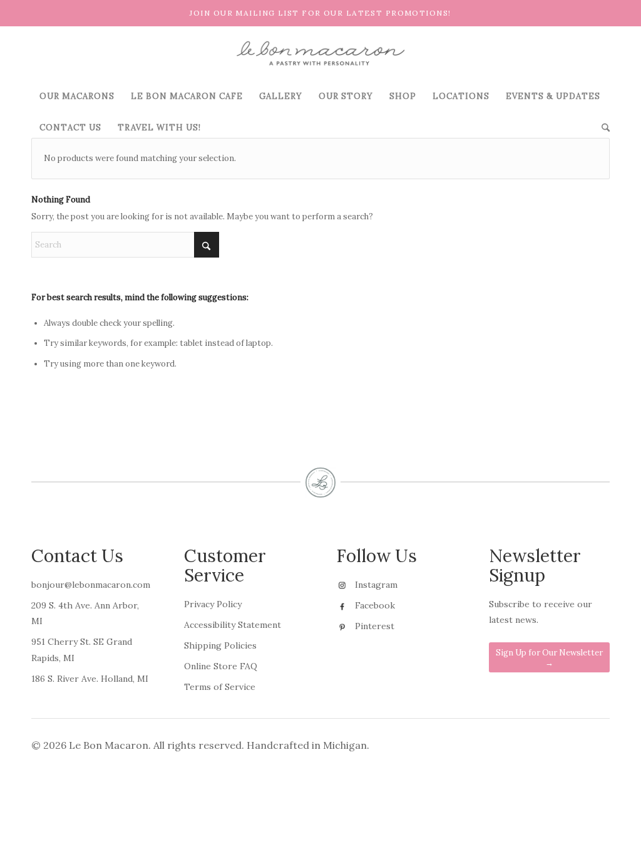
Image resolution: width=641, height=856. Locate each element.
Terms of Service (219, 686)
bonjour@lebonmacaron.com (90, 584)
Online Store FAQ (220, 666)
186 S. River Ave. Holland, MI (89, 678)
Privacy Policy (213, 604)
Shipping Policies (220, 645)
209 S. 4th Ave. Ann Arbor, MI (85, 613)
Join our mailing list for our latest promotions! (320, 13)
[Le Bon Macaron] (321, 53)
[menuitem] (77, 96)
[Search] (601, 128)
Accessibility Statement (232, 624)
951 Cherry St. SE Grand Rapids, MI (81, 649)
